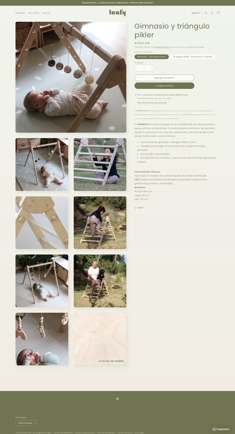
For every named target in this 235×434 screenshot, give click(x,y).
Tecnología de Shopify (42, 433)
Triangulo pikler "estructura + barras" (193, 56)
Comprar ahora (164, 85)
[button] (206, 13)
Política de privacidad (84, 433)
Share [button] (140, 207)
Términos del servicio (106, 433)
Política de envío (125, 433)
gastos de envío (163, 47)
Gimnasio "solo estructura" (151, 56)
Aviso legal (139, 433)
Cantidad (138, 62)
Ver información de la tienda (152, 102)
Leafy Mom (27, 433)
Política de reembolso (63, 433)
